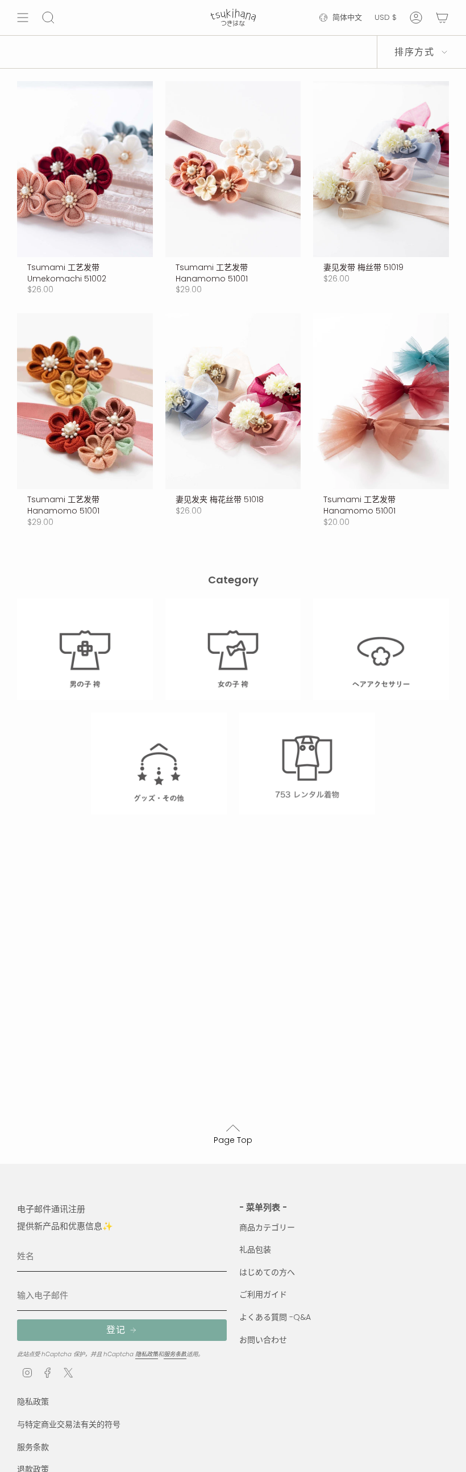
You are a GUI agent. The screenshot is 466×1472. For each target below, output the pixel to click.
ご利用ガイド (263, 1294)
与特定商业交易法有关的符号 (68, 1424)
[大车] (442, 18)
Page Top (233, 1140)
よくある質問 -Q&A (275, 1317)
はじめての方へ (267, 1272)
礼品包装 (255, 1249)
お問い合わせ (263, 1339)
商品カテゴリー (267, 1227)
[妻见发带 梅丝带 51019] (381, 169)
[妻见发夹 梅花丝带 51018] (233, 401)
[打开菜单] (22, 18)
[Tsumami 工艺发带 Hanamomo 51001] (233, 169)
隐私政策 (146, 1354)
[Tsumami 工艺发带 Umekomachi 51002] (85, 169)
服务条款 (175, 1354)
